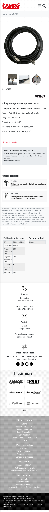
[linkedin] (31, 365)
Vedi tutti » (24, 410)
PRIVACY (6, 505)
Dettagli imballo (10, 142)
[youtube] (26, 365)
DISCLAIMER (22, 505)
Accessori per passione (24, 426)
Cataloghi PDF (24, 451)
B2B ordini (24, 448)
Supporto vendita (24, 454)
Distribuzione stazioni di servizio (24, 470)
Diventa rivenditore (24, 484)
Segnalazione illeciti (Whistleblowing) (24, 487)
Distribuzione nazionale (24, 468)
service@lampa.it (24, 337)
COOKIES (13, 505)
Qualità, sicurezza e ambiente (24, 437)
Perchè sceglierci (24, 432)
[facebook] (18, 365)
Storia (24, 424)
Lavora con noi (24, 482)
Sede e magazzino (24, 429)
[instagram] (22, 365)
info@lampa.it (24, 328)
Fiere (24, 440)
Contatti (24, 479)
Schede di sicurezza (24, 457)
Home (4, 14)
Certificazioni (24, 435)
